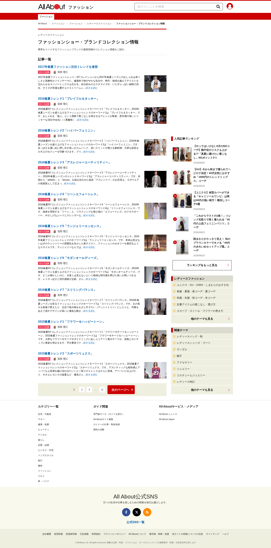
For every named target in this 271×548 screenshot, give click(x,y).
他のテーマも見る (202, 389)
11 (102, 389)
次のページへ (120, 389)
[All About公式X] (137, 512)
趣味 (40, 465)
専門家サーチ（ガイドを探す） (108, 414)
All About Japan (167, 419)
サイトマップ (212, 534)
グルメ (41, 476)
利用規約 (96, 534)
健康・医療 (43, 424)
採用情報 (58, 534)
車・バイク (43, 481)
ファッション (81, 7)
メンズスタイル (45, 455)
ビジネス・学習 (45, 450)
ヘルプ (225, 534)
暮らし (41, 440)
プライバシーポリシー (114, 534)
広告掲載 (84, 534)
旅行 (40, 460)
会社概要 (46, 534)
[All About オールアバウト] (51, 7)
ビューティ (43, 429)
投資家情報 (71, 534)
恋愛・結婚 (43, 445)
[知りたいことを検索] (218, 6)
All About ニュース (168, 414)
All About (42, 23)
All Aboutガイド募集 (103, 419)
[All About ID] (230, 7)
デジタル (42, 434)
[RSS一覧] (147, 512)
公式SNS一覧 (135, 522)
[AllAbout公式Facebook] (126, 512)
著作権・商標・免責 (159, 534)
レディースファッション (99, 23)
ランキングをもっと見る (202, 265)
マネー (41, 419)
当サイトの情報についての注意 (187, 534)
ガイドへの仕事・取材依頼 (106, 424)
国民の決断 (98, 429)
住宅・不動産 (44, 414)
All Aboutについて (137, 534)
